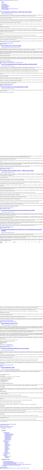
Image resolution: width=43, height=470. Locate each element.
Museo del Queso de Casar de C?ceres (9, 323)
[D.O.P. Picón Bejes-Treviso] (6, 6)
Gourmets (14, 62)
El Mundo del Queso (6, 432)
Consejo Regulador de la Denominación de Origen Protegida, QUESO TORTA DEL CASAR (8, 424)
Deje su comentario (9, 13)
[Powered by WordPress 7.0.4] (5, 467)
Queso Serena (8, 321)
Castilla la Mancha (7, 444)
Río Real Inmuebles (18, 62)
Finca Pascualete (10, 62)
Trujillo (22, 62)
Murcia (6, 450)
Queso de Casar (8, 346)
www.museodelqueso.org (9, 344)
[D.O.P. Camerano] (4, 4)
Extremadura (4, 62)
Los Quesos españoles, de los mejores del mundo (9, 463)
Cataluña (6, 446)
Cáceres (1, 62)
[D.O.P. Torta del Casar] (5, 7)
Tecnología (4, 455)
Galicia (6, 447)
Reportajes (4, 454)
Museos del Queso (7, 438)
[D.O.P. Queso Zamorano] (5, 9)
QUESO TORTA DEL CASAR (7, 367)
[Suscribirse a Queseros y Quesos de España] (1, 467)
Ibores (5, 321)
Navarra (6, 451)
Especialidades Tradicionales (9, 434)
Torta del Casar (12, 321)
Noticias (6, 13)
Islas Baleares (7, 448)
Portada (3, 1)
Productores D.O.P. (7, 439)
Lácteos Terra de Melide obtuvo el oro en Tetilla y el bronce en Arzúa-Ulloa (13, 462)
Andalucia (6, 442)
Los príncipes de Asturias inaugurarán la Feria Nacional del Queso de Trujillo (18, 210)
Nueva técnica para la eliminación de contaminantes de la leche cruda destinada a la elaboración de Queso (17, 464)
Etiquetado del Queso (8, 435)
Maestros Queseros (7, 47)
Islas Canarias (7, 449)
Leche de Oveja (4, 427)
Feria (7, 62)
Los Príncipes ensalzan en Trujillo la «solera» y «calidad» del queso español (17, 170)
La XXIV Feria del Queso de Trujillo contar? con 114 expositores (15, 348)
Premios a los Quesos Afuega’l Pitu (8, 461)
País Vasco (6, 452)
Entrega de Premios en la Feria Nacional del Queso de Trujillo (14, 86)
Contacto (3, 2)
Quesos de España (11, 369)
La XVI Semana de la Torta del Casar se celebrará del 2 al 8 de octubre (16, 11)
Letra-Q (6, 453)
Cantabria (6, 443)
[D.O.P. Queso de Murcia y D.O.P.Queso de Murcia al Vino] (10, 8)
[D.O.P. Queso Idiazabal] (5, 5)
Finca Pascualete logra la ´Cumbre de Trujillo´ (11, 45)
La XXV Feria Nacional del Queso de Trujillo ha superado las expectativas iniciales (19, 64)
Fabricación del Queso (8, 436)
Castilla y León (7, 445)
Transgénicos (7, 457)
